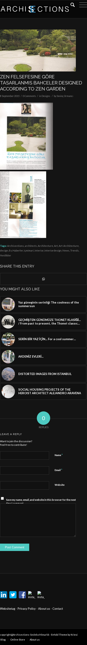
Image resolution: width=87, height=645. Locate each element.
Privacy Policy (27, 608)
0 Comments (29, 96)
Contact (57, 608)
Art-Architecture (69, 245)
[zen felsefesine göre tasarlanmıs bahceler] (38, 50)
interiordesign (53, 250)
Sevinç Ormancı (65, 96)
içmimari (29, 250)
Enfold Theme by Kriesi (64, 634)
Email (58, 470)
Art (56, 245)
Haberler (17, 250)
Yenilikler (5, 255)
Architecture (45, 245)
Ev (10, 250)
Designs (45, 96)
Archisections (15, 245)
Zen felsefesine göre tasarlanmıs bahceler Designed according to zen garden (41, 83)
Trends (74, 250)
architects (31, 245)
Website (59, 484)
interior (39, 250)
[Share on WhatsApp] (43, 279)
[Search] (70, 4)
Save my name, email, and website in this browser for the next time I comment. (41, 501)
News (65, 250)
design (4, 250)
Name (59, 455)
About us (44, 608)
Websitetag (7, 608)
